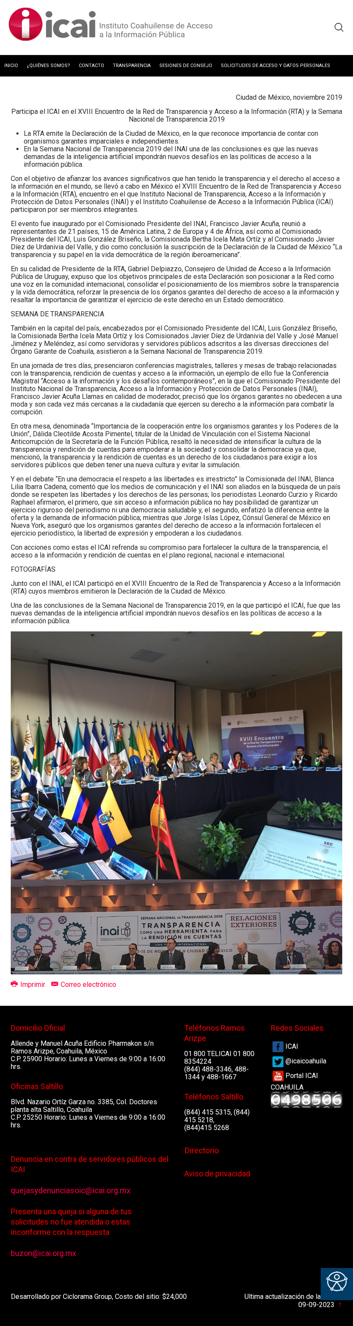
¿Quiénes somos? (48, 65)
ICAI (291, 1046)
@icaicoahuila (305, 1061)
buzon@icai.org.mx (43, 1253)
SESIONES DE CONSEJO (185, 65)
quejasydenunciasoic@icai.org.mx (70, 1190)
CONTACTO (91, 65)
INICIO (11, 65)
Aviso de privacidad (217, 1173)
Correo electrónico (87, 984)
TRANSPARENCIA (132, 65)
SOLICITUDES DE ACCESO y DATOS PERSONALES (275, 65)
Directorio (201, 1150)
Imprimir (33, 984)
